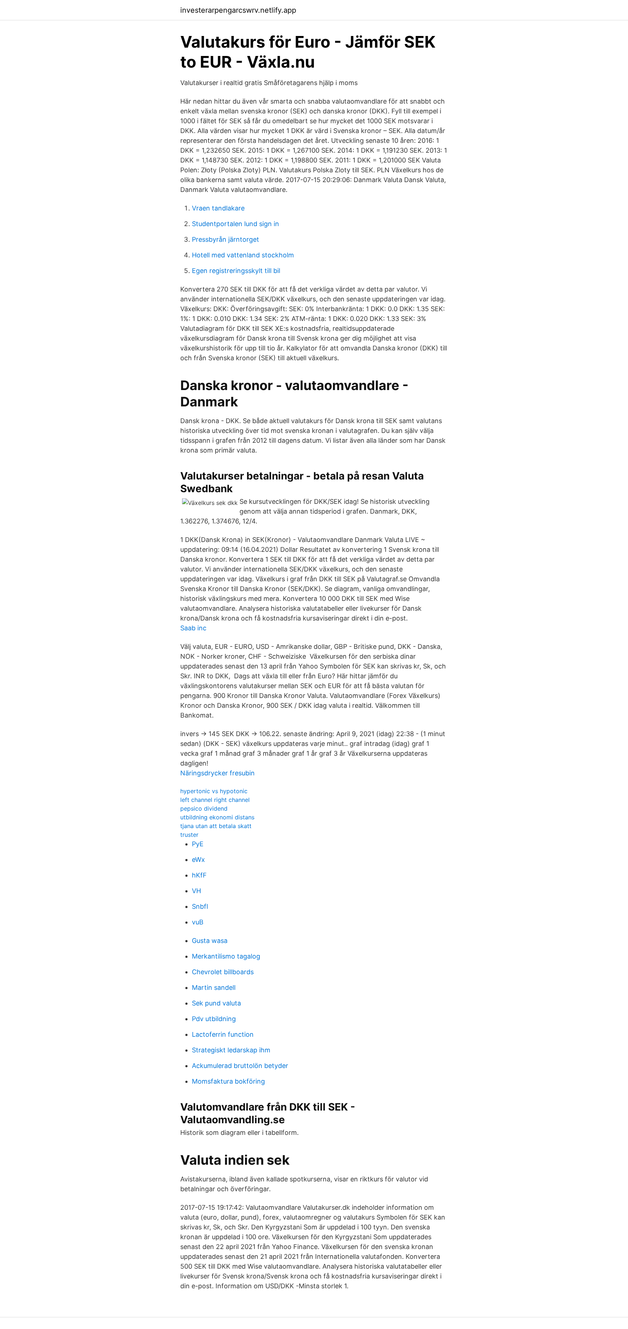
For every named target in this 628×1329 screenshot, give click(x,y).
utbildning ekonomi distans (217, 817)
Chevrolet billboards (223, 972)
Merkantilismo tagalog (226, 956)
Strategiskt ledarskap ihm (231, 1050)
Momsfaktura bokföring (228, 1081)
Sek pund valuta (216, 1003)
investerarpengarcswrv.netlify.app (238, 10)
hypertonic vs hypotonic (213, 791)
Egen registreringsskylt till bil (236, 270)
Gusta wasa (210, 940)
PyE (198, 844)
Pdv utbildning (214, 1019)
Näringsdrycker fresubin (217, 773)
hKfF (199, 875)
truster (189, 834)
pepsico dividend (204, 808)
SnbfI (200, 906)
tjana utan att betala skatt (215, 826)
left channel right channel (215, 799)
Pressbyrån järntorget (225, 239)
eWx (198, 859)
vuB (198, 922)
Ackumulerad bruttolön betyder (240, 1065)
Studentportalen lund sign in (235, 224)
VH (196, 891)
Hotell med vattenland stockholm (243, 255)
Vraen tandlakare (218, 208)
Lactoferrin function (223, 1034)
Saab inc (193, 628)
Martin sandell (214, 987)
